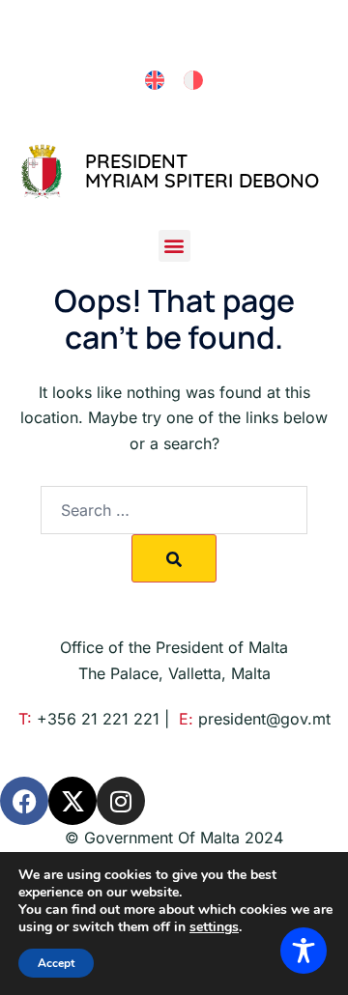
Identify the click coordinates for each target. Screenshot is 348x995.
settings (214, 927)
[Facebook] (24, 801)
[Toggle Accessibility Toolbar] (303, 950)
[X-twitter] (72, 801)
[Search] (174, 558)
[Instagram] (121, 801)
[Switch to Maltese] (193, 81)
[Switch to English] (154, 81)
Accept (56, 963)
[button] (174, 246)
